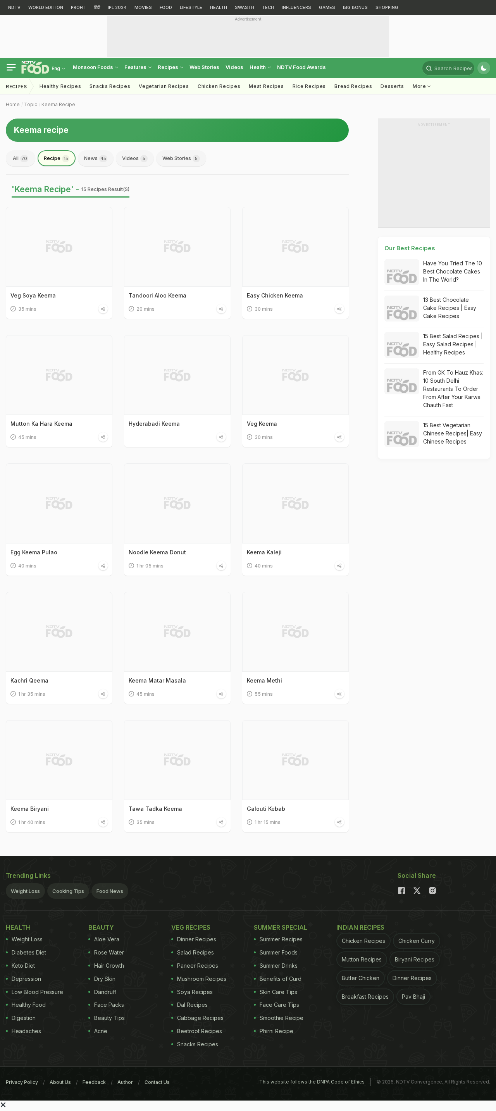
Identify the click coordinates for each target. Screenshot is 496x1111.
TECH (268, 7)
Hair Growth (109, 965)
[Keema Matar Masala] (177, 632)
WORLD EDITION (45, 7)
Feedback (94, 1082)
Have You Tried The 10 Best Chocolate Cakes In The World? (452, 271)
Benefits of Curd (280, 978)
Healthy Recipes (60, 86)
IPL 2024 (117, 7)
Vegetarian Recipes (164, 86)
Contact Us (157, 1082)
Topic (30, 104)
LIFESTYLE (191, 7)
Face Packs (109, 1004)
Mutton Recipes (362, 959)
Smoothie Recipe (281, 1018)
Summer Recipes (281, 939)
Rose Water (109, 952)
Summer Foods (279, 952)
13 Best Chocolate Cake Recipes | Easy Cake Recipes (449, 307)
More (420, 86)
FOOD (166, 7)
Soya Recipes (195, 992)
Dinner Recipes (196, 939)
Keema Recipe (58, 104)
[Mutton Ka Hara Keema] (59, 375)
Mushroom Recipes (201, 978)
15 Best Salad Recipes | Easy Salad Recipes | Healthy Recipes (453, 344)
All (20, 158)
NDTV (14, 7)
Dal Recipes (192, 1004)
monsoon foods (93, 67)
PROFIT (78, 7)
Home (13, 104)
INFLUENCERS (296, 7)
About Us (60, 1082)
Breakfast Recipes (365, 996)
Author (125, 1082)
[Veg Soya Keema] (59, 247)
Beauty (101, 927)
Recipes (168, 67)
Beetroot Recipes (199, 1031)
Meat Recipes (266, 86)
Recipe (56, 158)
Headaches (26, 1031)
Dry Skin (104, 978)
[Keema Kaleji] (295, 503)
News (95, 158)
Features (136, 67)
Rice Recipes (309, 86)
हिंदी (97, 7)
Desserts (392, 86)
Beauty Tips (109, 1018)
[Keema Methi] (295, 632)
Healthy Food (29, 1004)
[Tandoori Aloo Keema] (177, 247)
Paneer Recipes (197, 965)
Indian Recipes (360, 927)
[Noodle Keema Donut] (177, 503)
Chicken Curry (416, 940)
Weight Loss (25, 891)
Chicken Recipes (219, 86)
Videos (234, 67)
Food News (109, 891)
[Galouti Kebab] (295, 760)
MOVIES (143, 7)
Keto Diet (23, 965)
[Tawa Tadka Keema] (177, 760)
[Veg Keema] (295, 375)
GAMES (327, 7)
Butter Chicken (360, 978)
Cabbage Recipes (200, 1018)
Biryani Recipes (414, 959)
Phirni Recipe (276, 1031)
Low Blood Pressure (37, 992)
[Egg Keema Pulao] (59, 503)
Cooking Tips (68, 891)
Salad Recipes (195, 952)
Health (258, 67)
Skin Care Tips (278, 992)
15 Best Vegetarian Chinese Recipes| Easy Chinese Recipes (452, 433)
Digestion (24, 1018)
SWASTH (244, 7)
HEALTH (218, 7)
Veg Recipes (190, 927)
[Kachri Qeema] (59, 632)
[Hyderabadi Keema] (177, 375)
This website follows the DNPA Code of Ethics (312, 1082)
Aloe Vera (106, 939)
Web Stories (204, 67)
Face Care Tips (279, 1004)
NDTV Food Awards (301, 67)
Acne (100, 1031)
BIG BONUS (355, 7)
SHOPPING (386, 7)
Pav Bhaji (413, 996)
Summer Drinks (279, 965)
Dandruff (105, 992)
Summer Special (280, 927)
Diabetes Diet (29, 952)
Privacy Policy (22, 1082)
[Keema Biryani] (59, 760)
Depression (26, 978)
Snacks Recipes (110, 86)
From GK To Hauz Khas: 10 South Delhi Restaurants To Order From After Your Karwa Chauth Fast (453, 388)
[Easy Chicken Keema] (295, 247)
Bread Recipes (353, 86)
